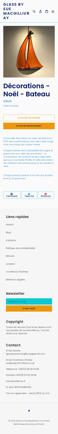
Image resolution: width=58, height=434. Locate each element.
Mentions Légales (15, 279)
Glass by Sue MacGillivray (16, 11)
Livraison (10, 263)
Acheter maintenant (29, 125)
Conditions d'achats (17, 271)
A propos (11, 240)
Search (10, 224)
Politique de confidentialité (20, 248)
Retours (10, 255)
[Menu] (53, 11)
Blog (8, 232)
